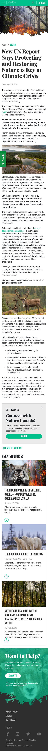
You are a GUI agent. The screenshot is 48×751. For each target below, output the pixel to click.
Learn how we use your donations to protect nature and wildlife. (22, 684)
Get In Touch (11, 720)
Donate (42, 3)
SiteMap (9, 716)
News (4, 45)
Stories (13, 45)
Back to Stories (13, 448)
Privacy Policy (12, 712)
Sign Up (24, 436)
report (4, 112)
